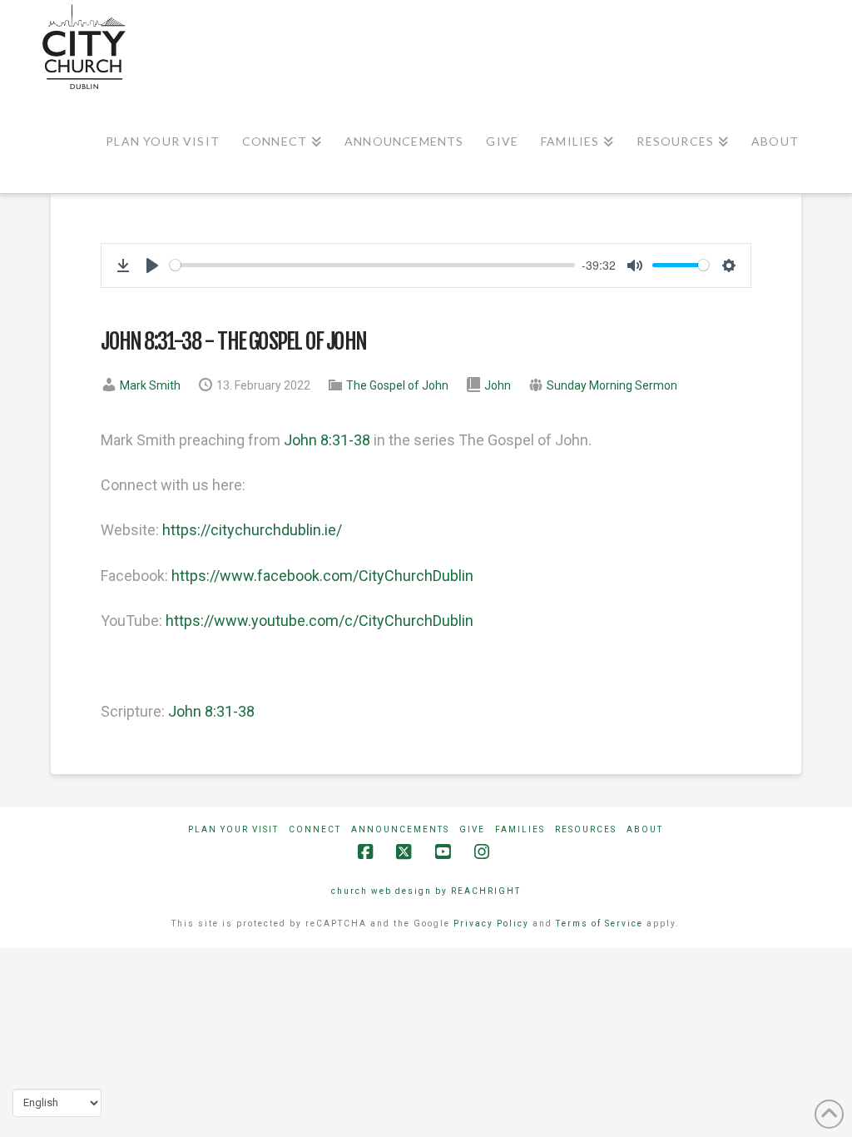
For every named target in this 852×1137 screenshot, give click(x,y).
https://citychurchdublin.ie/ (252, 530)
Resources (586, 829)
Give (472, 829)
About (645, 829)
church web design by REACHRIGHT (426, 891)
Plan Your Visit (233, 829)
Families (520, 829)
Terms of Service (599, 923)
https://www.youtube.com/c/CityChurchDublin (319, 620)
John (497, 385)
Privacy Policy (491, 923)
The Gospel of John (397, 385)
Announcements (400, 829)
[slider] (372, 265)
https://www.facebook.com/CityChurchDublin (322, 575)
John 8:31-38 (327, 440)
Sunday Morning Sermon (612, 385)
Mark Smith (150, 385)
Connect (315, 829)
